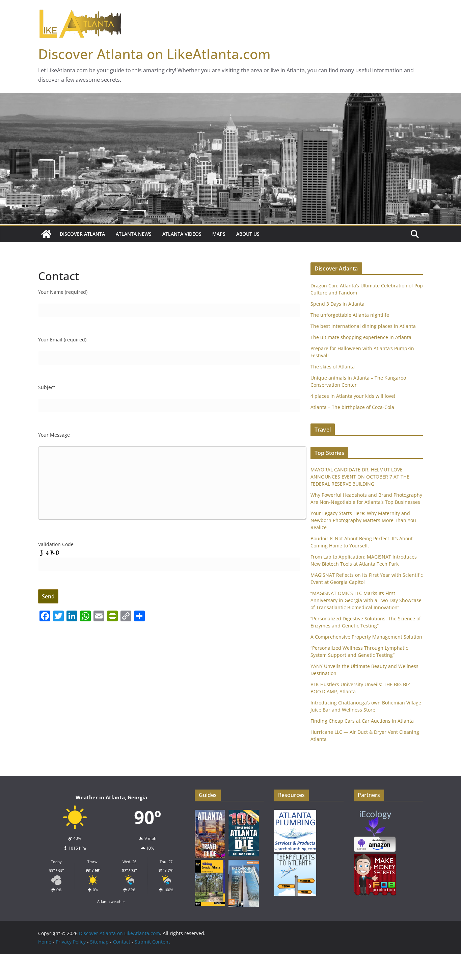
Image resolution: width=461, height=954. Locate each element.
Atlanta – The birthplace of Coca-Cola (352, 407)
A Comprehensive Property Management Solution (366, 637)
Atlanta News (134, 234)
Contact (121, 941)
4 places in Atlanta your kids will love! (352, 396)
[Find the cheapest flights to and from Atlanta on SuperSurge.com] (295, 856)
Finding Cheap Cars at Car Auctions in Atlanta (362, 721)
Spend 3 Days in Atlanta (337, 304)
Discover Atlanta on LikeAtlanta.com (154, 54)
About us (248, 234)
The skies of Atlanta (332, 366)
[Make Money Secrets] (375, 856)
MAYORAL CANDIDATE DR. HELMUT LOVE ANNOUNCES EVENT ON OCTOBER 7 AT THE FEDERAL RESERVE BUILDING (359, 476)
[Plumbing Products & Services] (295, 812)
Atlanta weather (111, 901)
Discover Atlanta (82, 234)
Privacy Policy (71, 941)
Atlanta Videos (181, 234)
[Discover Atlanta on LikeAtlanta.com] (46, 234)
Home (44, 941)
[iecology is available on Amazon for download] (375, 812)
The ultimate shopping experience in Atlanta (360, 337)
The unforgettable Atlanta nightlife (349, 315)
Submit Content (152, 941)
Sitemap (99, 941)
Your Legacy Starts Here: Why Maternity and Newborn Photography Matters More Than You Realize (363, 520)
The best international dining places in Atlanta (363, 326)
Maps (218, 234)
